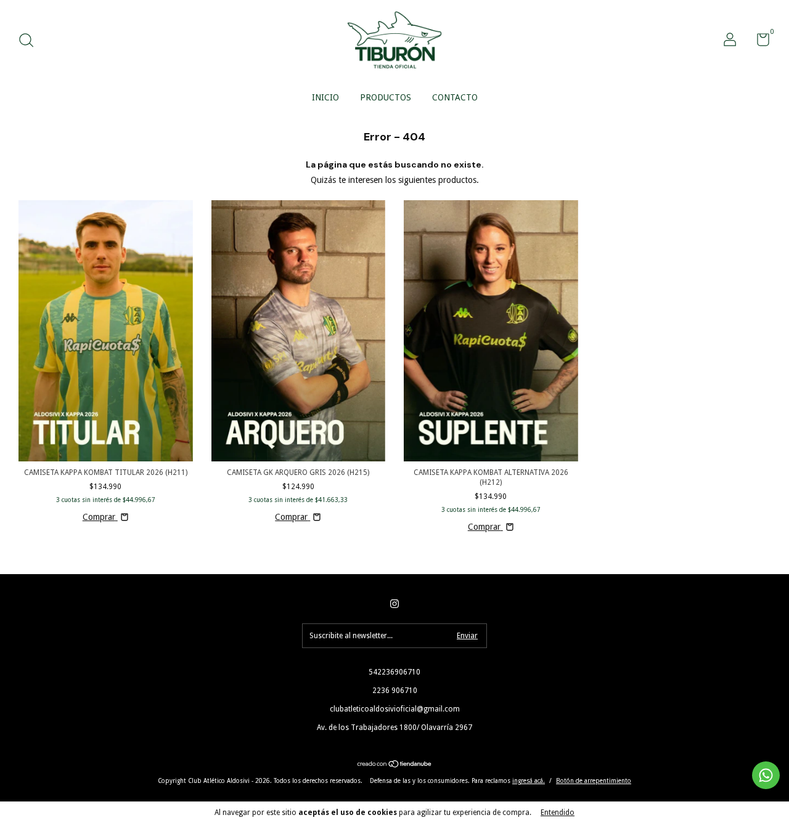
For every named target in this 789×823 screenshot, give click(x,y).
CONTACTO (455, 97)
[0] (758, 42)
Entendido (557, 812)
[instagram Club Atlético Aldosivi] (394, 604)
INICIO (325, 97)
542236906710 (394, 672)
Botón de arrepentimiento (593, 780)
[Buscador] (30, 41)
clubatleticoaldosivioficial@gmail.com (395, 709)
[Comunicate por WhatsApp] (766, 775)
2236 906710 (394, 690)
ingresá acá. (528, 780)
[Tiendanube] (394, 765)
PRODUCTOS (385, 97)
